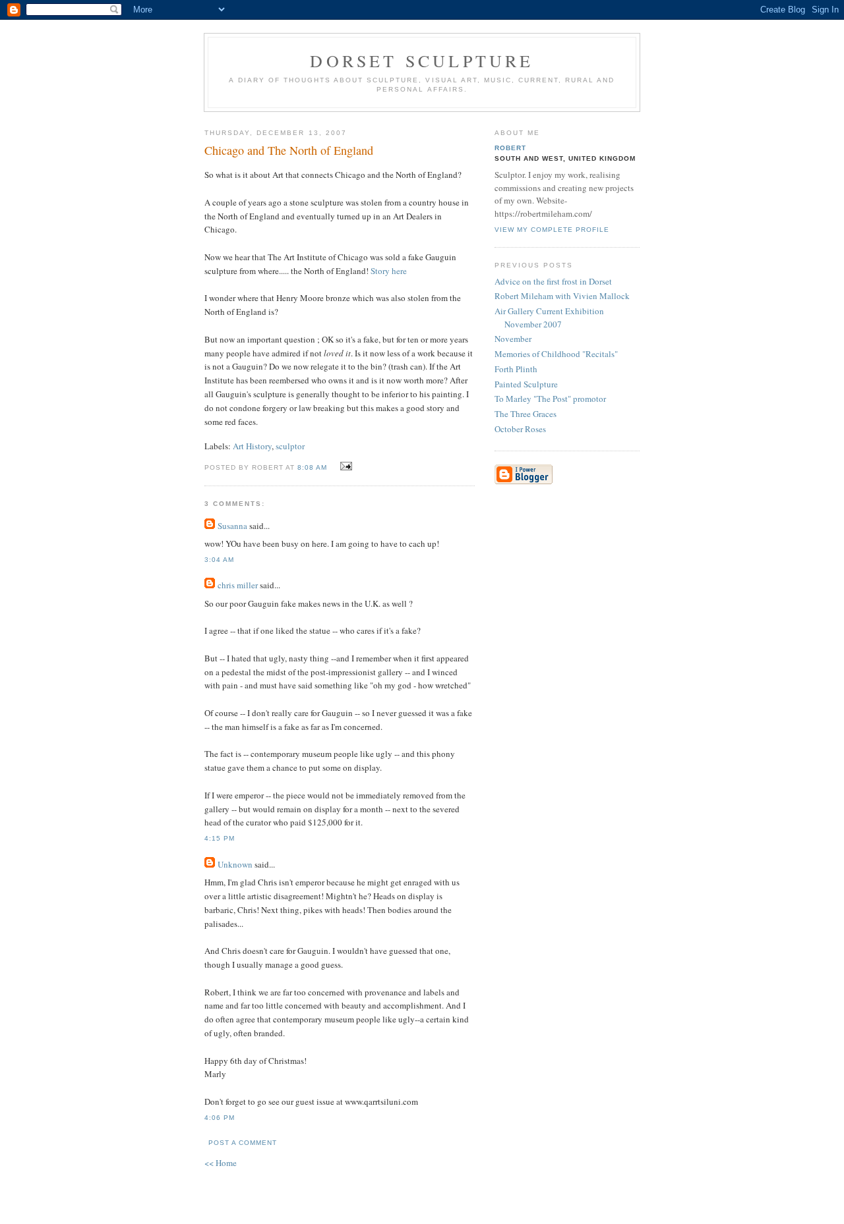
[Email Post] (344, 466)
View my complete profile (552, 229)
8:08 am (312, 467)
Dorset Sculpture (421, 60)
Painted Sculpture (526, 384)
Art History (252, 446)
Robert (510, 148)
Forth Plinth (516, 369)
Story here (389, 271)
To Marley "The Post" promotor (550, 398)
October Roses (520, 429)
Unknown (235, 864)
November (513, 339)
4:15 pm (219, 838)
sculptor (290, 446)
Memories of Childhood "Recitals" (556, 354)
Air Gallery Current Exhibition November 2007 (549, 317)
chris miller (238, 585)
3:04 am (219, 559)
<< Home (220, 1163)
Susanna (232, 526)
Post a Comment (242, 1142)
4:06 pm (219, 1117)
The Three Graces (526, 414)
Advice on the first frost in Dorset (553, 281)
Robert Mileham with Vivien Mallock (562, 296)
